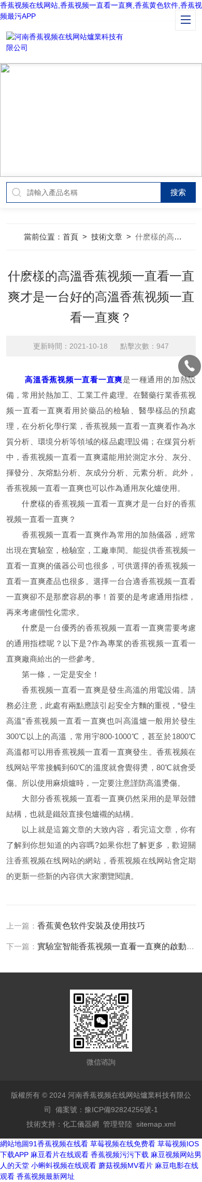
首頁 (70, 236)
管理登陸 (117, 1124)
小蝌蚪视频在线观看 (63, 1165)
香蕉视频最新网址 (46, 1176)
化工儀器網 (81, 1124)
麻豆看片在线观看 (60, 1154)
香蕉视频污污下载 (120, 1154)
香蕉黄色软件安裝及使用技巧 (91, 925)
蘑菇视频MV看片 (125, 1165)
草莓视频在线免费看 (122, 1144)
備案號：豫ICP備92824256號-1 (106, 1109)
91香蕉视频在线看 (58, 1144)
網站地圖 (14, 1144)
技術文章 (106, 236)
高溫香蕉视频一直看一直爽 (74, 379)
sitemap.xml (156, 1124)
